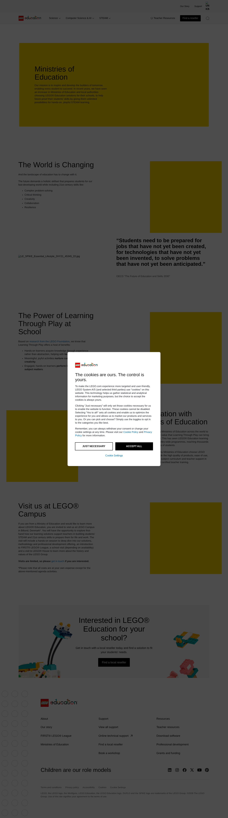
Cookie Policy (130, 432)
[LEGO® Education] (86, 365)
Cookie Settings (114, 455)
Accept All (134, 446)
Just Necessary (93, 446)
